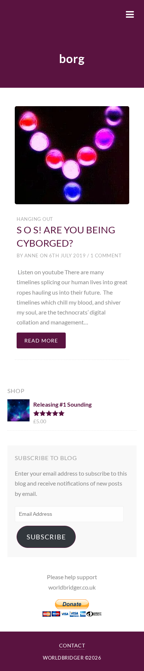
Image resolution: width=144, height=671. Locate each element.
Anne (31, 255)
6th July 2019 (67, 255)
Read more (41, 340)
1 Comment (105, 255)
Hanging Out (35, 219)
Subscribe (46, 537)
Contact (72, 645)
